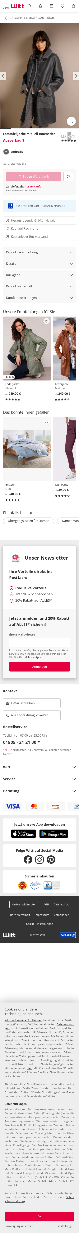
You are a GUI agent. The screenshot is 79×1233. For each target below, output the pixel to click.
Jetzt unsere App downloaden (39, 824)
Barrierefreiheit (20, 915)
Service (9, 779)
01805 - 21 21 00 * (21, 742)
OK (39, 1216)
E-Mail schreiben (20, 704)
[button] (5, 6)
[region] (39, 1118)
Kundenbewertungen (21, 298)
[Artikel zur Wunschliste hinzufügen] (68, 176)
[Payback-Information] (68, 935)
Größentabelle (17, 163)
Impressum (42, 915)
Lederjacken (46, 17)
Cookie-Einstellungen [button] (39, 924)
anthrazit (17, 151)
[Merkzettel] (62, 6)
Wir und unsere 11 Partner (23, 1020)
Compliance (61, 915)
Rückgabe (13, 275)
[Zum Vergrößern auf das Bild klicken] (71, 121)
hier (29, 1068)
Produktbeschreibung (22, 252)
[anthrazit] (6, 152)
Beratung (11, 791)
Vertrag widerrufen (24, 904)
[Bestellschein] (51, 6)
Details (11, 264)
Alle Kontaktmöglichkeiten (30, 715)
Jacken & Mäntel (24, 17)
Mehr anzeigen (33, 657)
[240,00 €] (27, 449)
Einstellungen (65, 1226)
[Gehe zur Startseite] (17, 6)
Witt (7, 767)
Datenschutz (61, 904)
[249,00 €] (27, 348)
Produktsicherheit (19, 286)
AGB (46, 904)
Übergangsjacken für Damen (28, 521)
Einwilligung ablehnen (19, 1226)
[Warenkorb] (73, 6)
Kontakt (10, 691)
